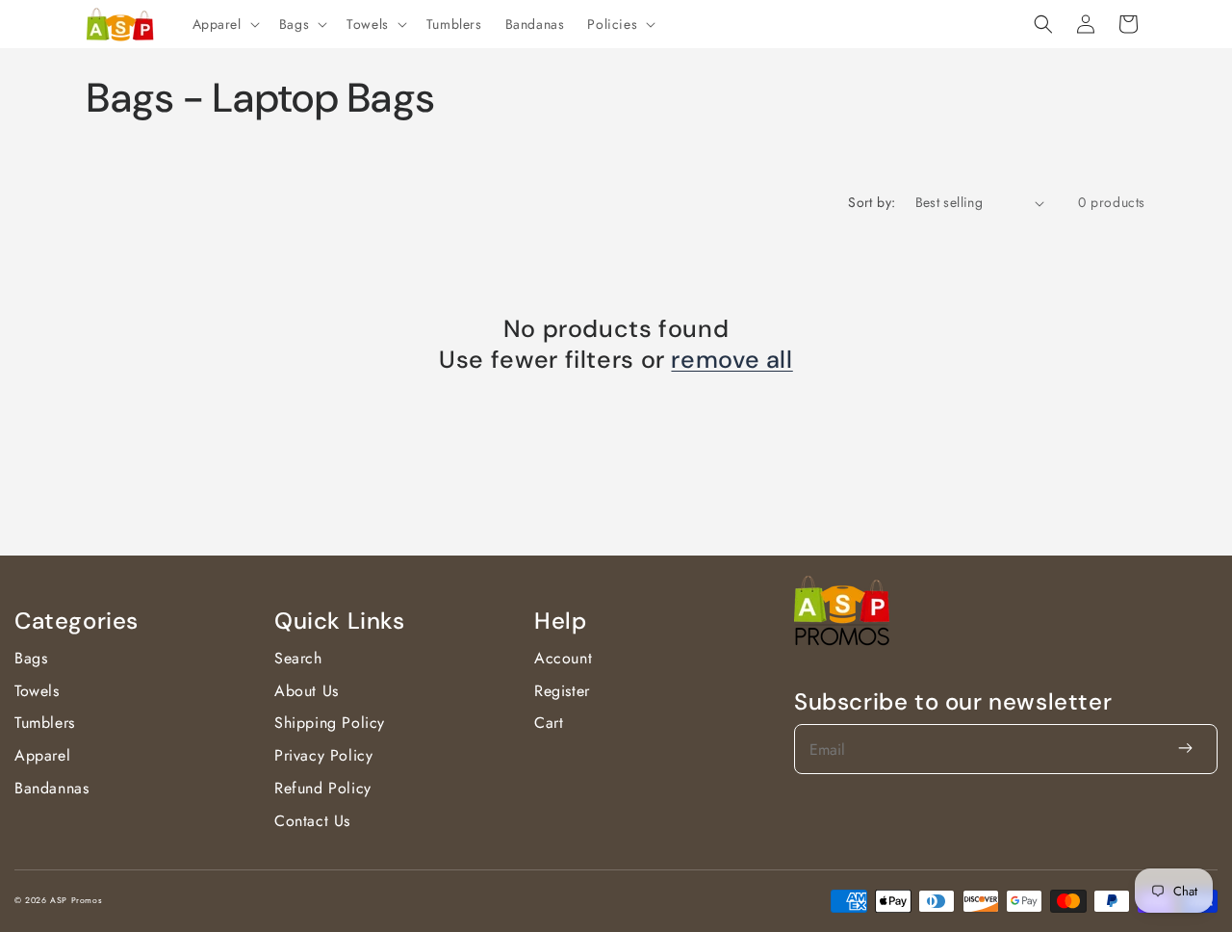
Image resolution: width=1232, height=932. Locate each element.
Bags (30, 658)
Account (563, 658)
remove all (731, 360)
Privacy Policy (323, 755)
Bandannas (51, 788)
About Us (306, 691)
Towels (37, 691)
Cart (548, 723)
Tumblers (44, 723)
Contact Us (312, 821)
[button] (224, 24)
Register (562, 691)
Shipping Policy (329, 723)
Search (298, 658)
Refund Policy (323, 788)
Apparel (42, 755)
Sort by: (871, 202)
